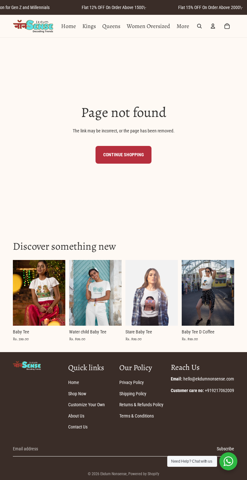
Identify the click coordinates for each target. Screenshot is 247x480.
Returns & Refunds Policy (141, 404)
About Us (76, 415)
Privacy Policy (131, 382)
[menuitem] (183, 26)
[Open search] (199, 26)
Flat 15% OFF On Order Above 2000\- (210, 7)
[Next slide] (60, 293)
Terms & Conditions (136, 415)
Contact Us (77, 426)
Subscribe (225, 448)
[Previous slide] (18, 293)
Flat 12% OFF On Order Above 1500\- (114, 7)
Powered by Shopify (143, 474)
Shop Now (77, 393)
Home (73, 382)
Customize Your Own (86, 404)
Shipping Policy (132, 393)
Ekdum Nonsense (113, 474)
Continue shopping (123, 154)
